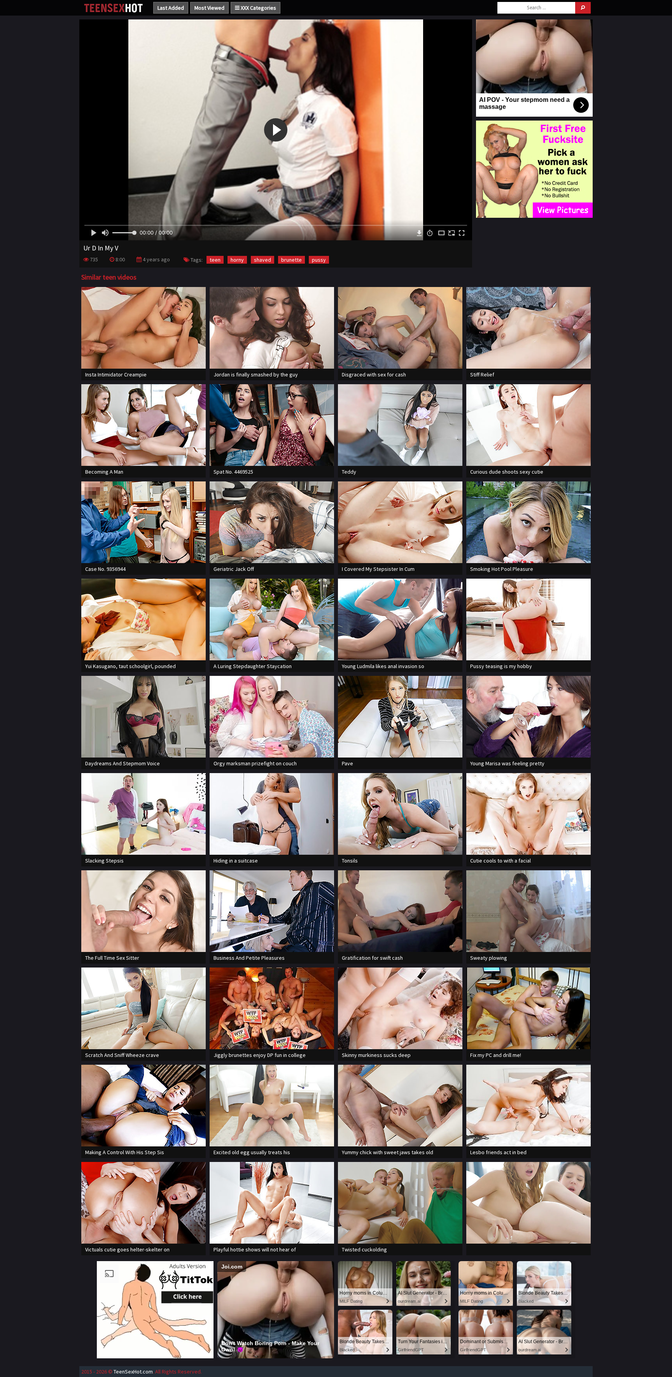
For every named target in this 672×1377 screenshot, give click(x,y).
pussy (319, 259)
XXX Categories (258, 7)
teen (215, 259)
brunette (291, 259)
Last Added (171, 7)
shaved (262, 259)
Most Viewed (209, 7)
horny (237, 259)
